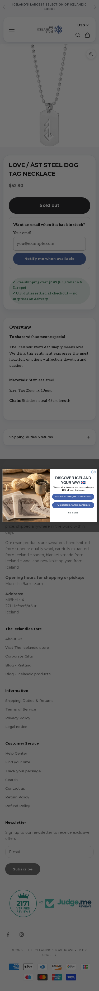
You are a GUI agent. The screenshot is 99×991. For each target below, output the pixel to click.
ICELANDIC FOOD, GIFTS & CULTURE (73, 497)
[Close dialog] (93, 472)
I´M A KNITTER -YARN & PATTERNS (72, 505)
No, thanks (73, 513)
